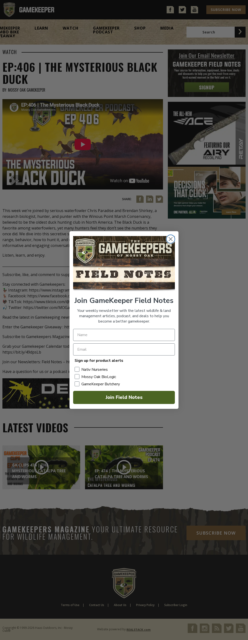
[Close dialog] (170, 239)
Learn (41, 28)
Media (167, 28)
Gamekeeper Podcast (106, 30)
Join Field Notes (124, 397)
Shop (140, 28)
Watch (70, 28)
